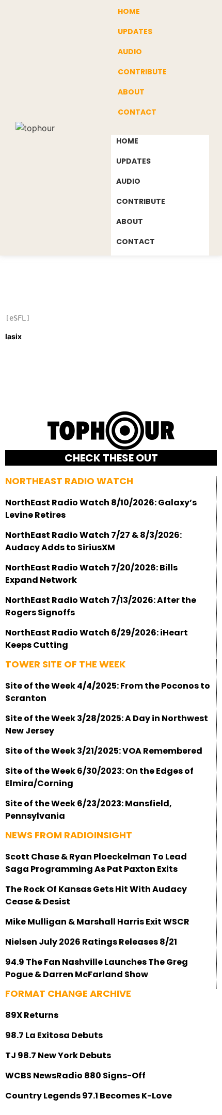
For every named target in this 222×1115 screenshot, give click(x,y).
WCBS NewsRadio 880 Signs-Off (75, 1075)
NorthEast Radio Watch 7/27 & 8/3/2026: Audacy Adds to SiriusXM (93, 541)
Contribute (142, 72)
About (131, 92)
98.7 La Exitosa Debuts (54, 1035)
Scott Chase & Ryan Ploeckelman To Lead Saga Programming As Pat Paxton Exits (96, 863)
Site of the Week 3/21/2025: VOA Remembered (103, 751)
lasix (13, 336)
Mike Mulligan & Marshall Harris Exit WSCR (97, 922)
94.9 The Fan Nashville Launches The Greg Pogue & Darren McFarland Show (96, 968)
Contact (137, 112)
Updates (135, 31)
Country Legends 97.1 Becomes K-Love (88, 1096)
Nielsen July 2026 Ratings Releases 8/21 (91, 942)
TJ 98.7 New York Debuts (58, 1055)
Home (127, 141)
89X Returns (31, 1015)
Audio (130, 51)
